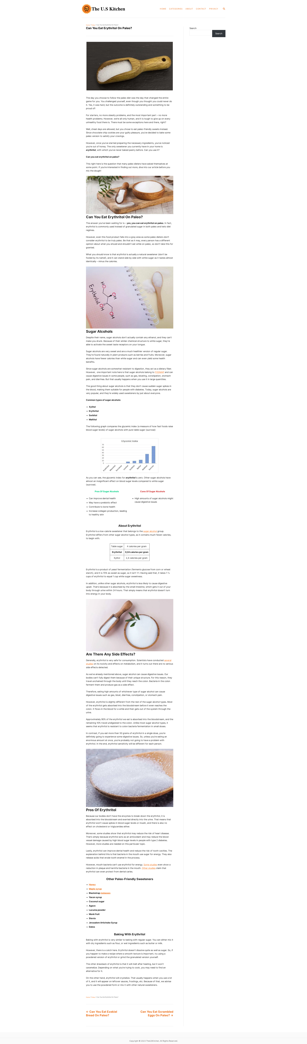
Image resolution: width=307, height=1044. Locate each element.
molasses (105, 893)
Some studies (150, 864)
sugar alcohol (150, 531)
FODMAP (159, 372)
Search (193, 28)
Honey (92, 884)
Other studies (149, 868)
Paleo (93, 25)
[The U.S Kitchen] (110, 9)
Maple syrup (95, 889)
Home (88, 25)
